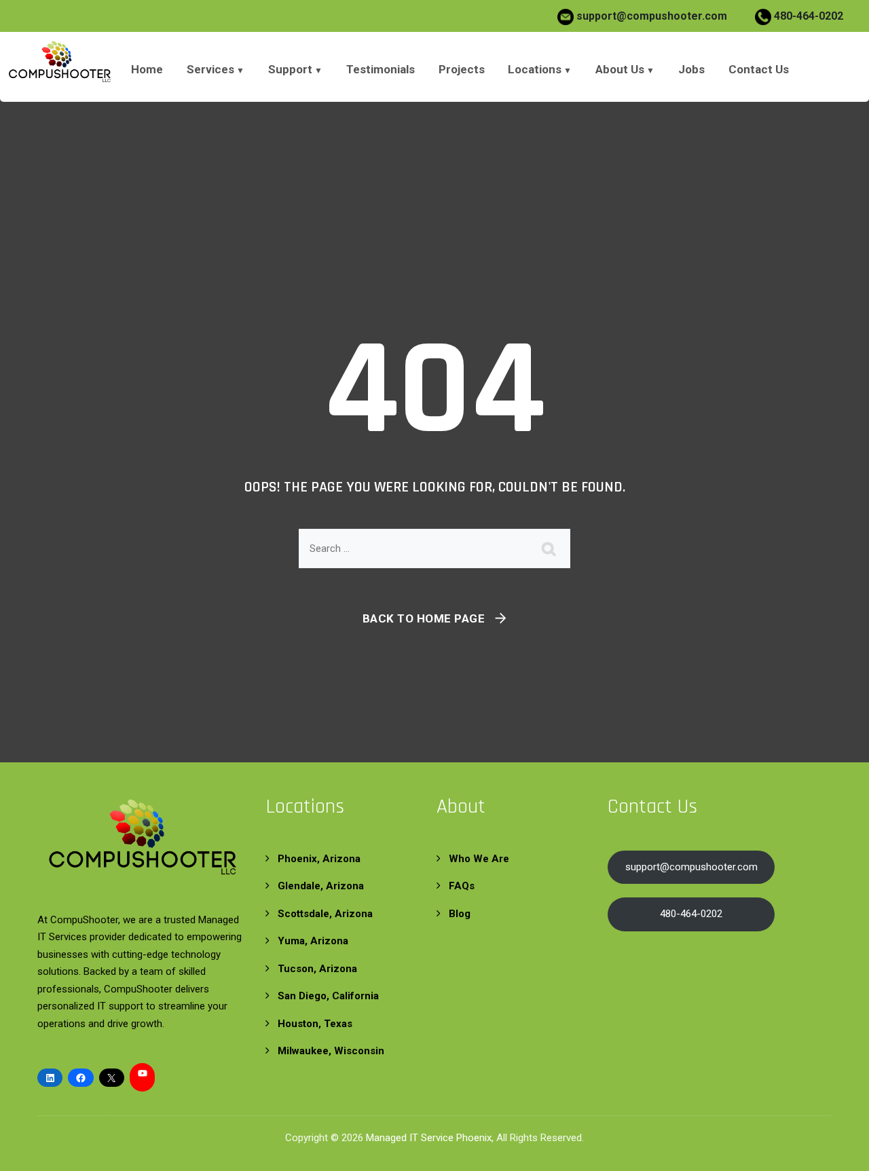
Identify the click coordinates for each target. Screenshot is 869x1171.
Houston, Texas (315, 1024)
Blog (459, 914)
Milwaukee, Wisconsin (331, 1051)
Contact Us (758, 69)
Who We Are (479, 859)
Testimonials (380, 69)
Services (210, 69)
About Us (619, 69)
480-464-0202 (807, 16)
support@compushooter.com (651, 16)
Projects (462, 69)
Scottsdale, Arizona (325, 914)
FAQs (462, 886)
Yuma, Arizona (313, 941)
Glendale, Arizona (321, 886)
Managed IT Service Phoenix (429, 1138)
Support (290, 69)
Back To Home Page (424, 618)
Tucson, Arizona (317, 969)
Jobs (691, 69)
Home (147, 69)
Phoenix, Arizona (319, 859)
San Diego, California (328, 996)
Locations (534, 69)
